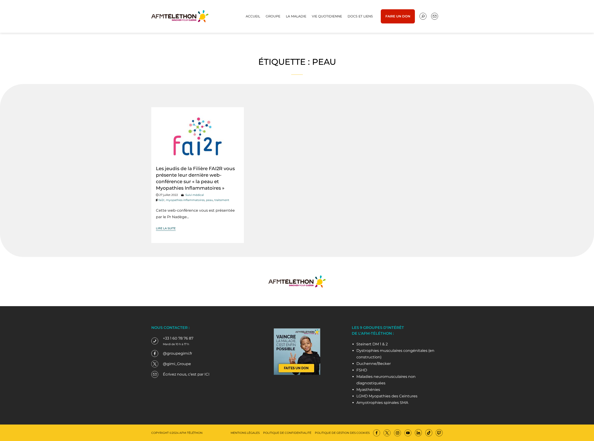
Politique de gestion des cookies (342, 433)
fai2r (161, 200)
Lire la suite (166, 228)
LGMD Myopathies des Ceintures (386, 396)
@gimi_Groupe (177, 364)
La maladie (296, 16)
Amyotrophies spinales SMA (382, 402)
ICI (207, 374)
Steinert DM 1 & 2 (372, 344)
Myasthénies (368, 389)
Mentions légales (245, 433)
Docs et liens (360, 16)
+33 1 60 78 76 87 (178, 338)
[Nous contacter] (423, 16)
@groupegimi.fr (177, 353)
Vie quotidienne (327, 16)
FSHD (361, 370)
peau (209, 200)
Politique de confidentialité (287, 433)
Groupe (273, 16)
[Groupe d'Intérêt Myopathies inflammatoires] (179, 16)
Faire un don (397, 16)
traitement (221, 200)
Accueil (253, 16)
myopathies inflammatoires (185, 200)
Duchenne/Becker (373, 363)
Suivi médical (194, 195)
